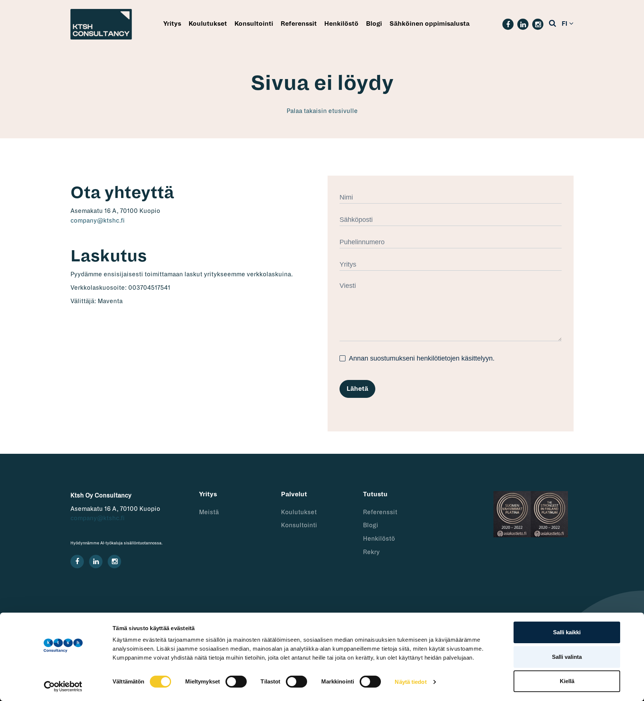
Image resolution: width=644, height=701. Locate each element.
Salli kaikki (567, 632)
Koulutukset (208, 24)
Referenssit (299, 24)
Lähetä (357, 389)
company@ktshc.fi (97, 220)
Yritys (172, 24)
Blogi (374, 24)
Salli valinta (567, 657)
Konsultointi (253, 24)
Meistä (209, 512)
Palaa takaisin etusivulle (322, 111)
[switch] (236, 682)
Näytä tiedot (410, 682)
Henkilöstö (341, 24)
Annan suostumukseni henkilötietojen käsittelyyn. (421, 358)
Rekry (371, 552)
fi (564, 24)
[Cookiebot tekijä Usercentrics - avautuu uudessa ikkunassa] (63, 686)
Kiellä (567, 681)
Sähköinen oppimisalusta (429, 24)
